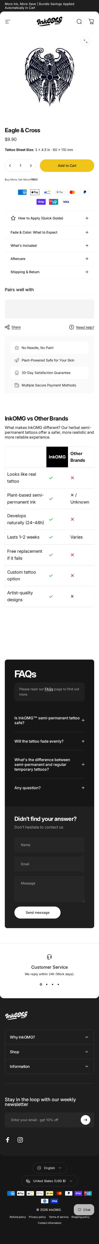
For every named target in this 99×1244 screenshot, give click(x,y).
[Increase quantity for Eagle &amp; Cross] (31, 166)
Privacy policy (37, 1217)
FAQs (49, 689)
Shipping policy (80, 1217)
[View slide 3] (52, 984)
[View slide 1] (41, 984)
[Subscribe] (85, 1120)
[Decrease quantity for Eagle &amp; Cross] (10, 166)
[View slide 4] (58, 984)
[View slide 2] (47, 984)
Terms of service (58, 1217)
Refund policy (18, 1217)
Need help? (85, 327)
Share (16, 327)
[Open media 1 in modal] (85, 41)
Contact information (49, 1223)
